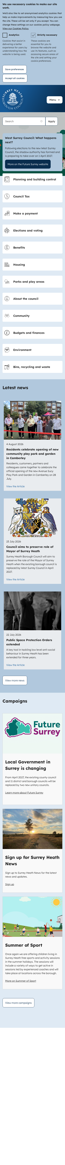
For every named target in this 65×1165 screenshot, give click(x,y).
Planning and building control (34, 179)
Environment (22, 350)
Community (21, 316)
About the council (25, 299)
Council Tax (21, 196)
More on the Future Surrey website (28, 164)
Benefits (19, 247)
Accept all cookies (15, 78)
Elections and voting (28, 230)
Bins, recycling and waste (31, 367)
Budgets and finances (28, 333)
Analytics (14, 34)
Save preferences (14, 69)
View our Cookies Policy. (16, 28)
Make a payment (25, 213)
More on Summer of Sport (20, 980)
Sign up (9, 884)
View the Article (15, 486)
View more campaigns (18, 1002)
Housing (19, 264)
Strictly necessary (47, 34)
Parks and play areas (28, 281)
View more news (14, 680)
